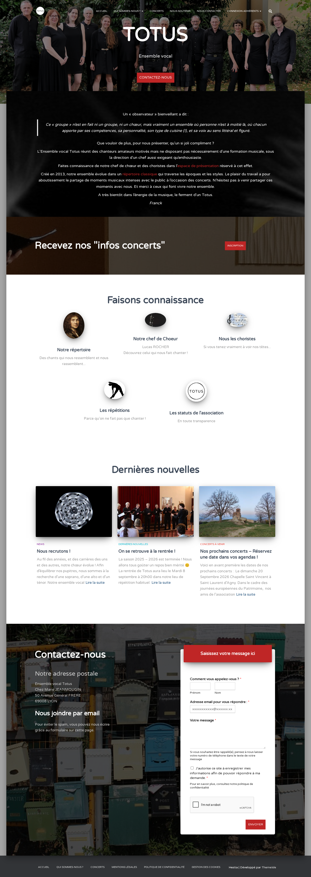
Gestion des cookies (206, 867)
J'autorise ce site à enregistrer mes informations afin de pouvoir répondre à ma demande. (225, 773)
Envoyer (255, 824)
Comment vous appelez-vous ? (215, 679)
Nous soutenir (180, 11)
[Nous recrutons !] (74, 511)
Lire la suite (95, 582)
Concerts (157, 11)
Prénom (195, 692)
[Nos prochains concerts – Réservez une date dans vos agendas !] (237, 511)
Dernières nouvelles (133, 544)
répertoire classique (139, 174)
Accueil (101, 11)
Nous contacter (209, 11)
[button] (142, 11)
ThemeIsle (269, 867)
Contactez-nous (155, 77)
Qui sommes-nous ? (127, 11)
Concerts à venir (212, 544)
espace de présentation (198, 165)
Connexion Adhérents (243, 11)
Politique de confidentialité (164, 867)
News (40, 544)
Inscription (235, 245)
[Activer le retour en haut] (302, 868)
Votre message (203, 720)
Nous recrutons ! (53, 551)
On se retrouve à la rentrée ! (146, 551)
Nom (218, 692)
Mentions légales (124, 867)
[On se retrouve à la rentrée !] (155, 511)
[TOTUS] (40, 11)
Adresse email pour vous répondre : (219, 702)
